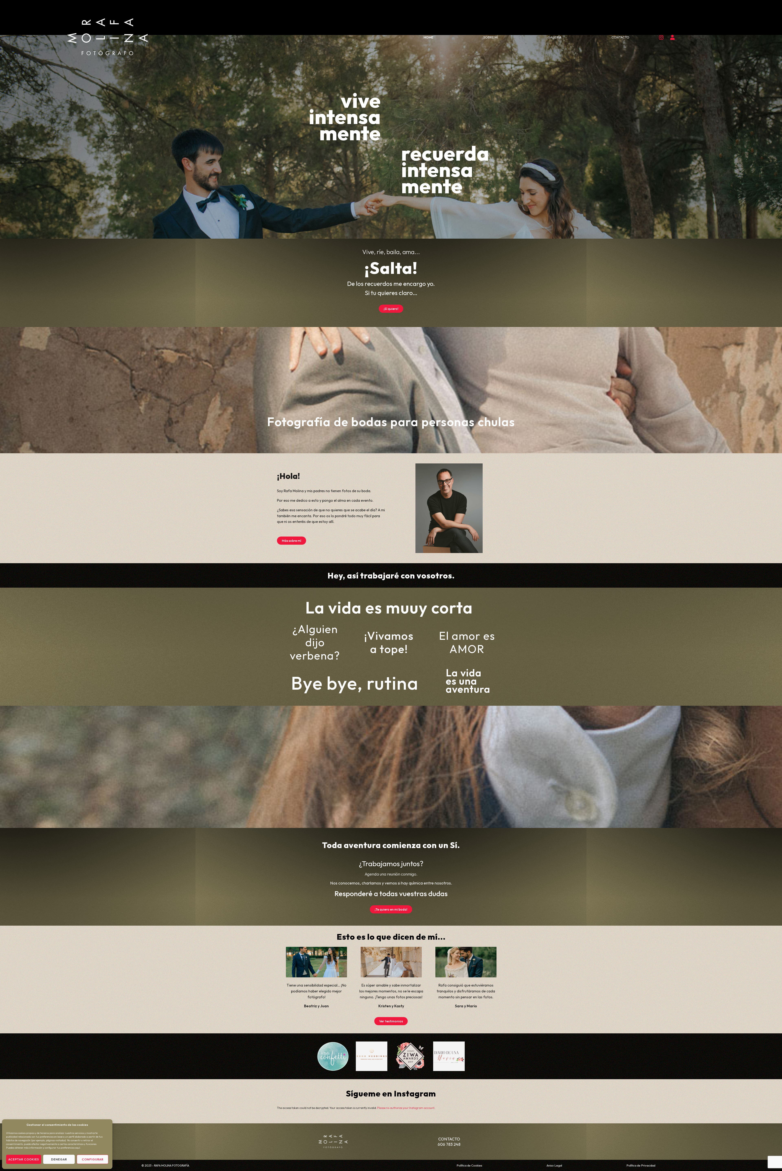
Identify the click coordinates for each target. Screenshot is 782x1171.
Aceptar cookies (23, 1159)
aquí (77, 1147)
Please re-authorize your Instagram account (405, 1108)
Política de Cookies (469, 1165)
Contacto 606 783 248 (449, 1141)
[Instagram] (661, 37)
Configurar (92, 1159)
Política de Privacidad (640, 1165)
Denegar (59, 1159)
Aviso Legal (554, 1165)
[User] (672, 37)
